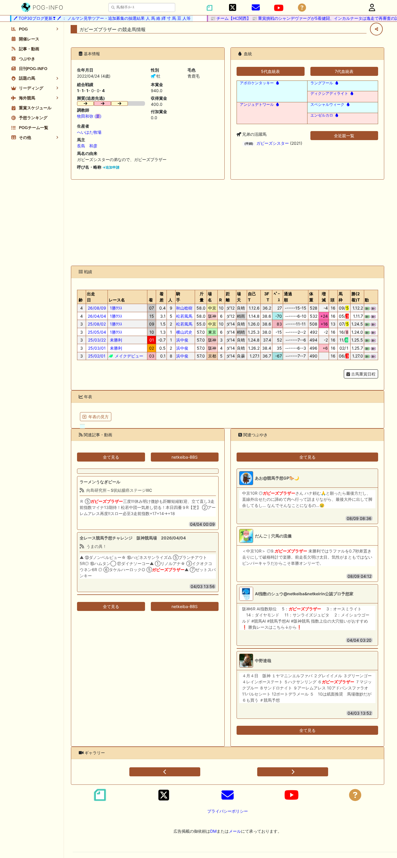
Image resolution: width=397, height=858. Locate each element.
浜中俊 (182, 339)
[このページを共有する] (376, 29)
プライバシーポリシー (227, 811)
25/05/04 (97, 332)
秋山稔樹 (184, 307)
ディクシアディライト (329, 93)
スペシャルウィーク (327, 104)
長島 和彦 (87, 145)
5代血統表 (270, 71)
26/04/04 (97, 316)
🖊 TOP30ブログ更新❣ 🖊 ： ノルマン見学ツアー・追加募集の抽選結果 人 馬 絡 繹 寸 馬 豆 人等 (95, 18)
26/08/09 (97, 307)
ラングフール (321, 83)
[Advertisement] (227, 222)
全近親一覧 (344, 135)
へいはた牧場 (89, 132)
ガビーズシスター (272, 143)
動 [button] (367, 299)
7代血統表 (344, 71)
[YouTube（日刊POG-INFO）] (278, 7)
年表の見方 (98, 416)
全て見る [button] (111, 457)
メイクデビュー (128, 355)
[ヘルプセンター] (302, 7)
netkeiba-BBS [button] (184, 457)
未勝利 (115, 339)
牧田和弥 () (89, 116)
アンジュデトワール (257, 104)
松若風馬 (184, 316)
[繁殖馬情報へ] (277, 83)
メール (235, 831)
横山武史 (184, 332)
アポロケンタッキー (257, 83)
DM (213, 831)
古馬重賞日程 (362, 373)
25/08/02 (97, 323)
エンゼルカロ (321, 115)
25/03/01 (97, 348)
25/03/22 (97, 339)
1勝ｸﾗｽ (115, 307)
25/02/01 (96, 355)
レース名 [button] (117, 299)
